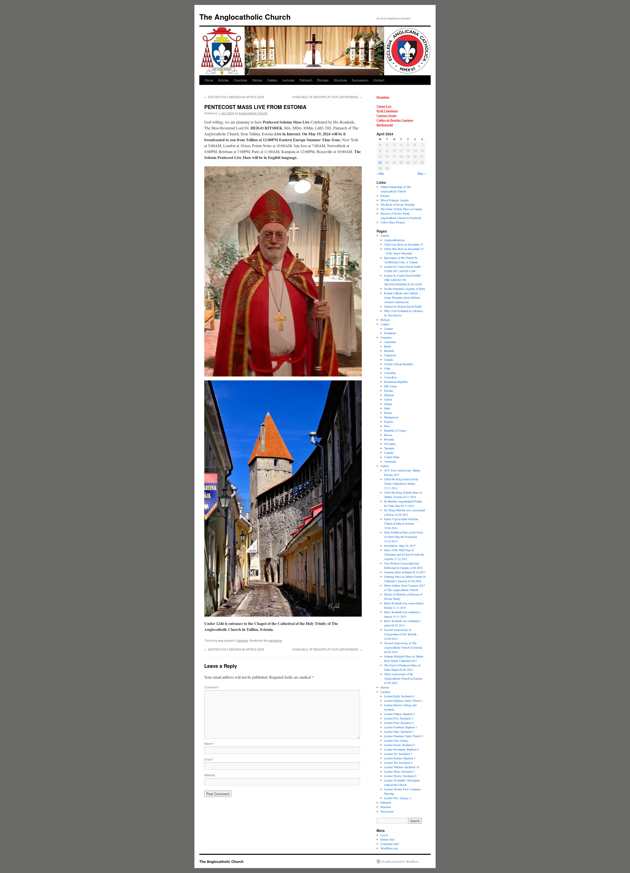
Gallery (272, 80)
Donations (383, 97)
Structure (340, 80)
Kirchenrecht (385, 125)
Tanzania (389, 448)
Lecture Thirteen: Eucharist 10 (401, 767)
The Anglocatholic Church (245, 16)
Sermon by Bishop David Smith (403, 306)
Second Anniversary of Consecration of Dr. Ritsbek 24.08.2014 (400, 634)
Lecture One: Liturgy (396, 740)
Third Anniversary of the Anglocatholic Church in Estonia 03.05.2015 (403, 678)
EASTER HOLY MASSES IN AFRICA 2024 (234, 97)
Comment (211, 687)
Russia (388, 435)
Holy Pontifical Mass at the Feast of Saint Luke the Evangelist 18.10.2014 (403, 536)
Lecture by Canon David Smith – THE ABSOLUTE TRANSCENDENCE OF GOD (403, 279)
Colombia (389, 373)
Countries (240, 80)
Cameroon (390, 355)
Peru (387, 426)
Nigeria (388, 421)
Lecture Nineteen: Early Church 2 (403, 736)
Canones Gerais (386, 115)
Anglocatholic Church (253, 113)
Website (209, 775)
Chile (387, 368)
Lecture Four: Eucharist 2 (399, 723)
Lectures (288, 80)
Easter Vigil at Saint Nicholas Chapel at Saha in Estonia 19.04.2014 (401, 523)
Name (209, 743)
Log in (384, 835)
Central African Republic (398, 364)
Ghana (388, 404)
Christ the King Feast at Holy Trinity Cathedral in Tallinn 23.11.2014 (401, 483)
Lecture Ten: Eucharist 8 (398, 762)
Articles (223, 80)
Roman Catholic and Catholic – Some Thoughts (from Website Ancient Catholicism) (402, 297)
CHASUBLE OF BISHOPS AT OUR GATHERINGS (327, 97)
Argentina (390, 342)
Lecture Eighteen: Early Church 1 (403, 700)
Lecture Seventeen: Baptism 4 (401, 749)
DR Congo (390, 386)
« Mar (380, 173)
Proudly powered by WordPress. (400, 861)
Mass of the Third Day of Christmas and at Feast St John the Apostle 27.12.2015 (404, 554)
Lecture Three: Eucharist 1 (399, 771)
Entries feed (387, 839)
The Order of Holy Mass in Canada (401, 209)
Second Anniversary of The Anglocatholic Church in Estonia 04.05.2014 (403, 647)
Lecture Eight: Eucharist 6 (399, 696)
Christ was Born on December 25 (403, 244)
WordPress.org (389, 848)
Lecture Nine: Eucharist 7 (399, 731)
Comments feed (389, 844)
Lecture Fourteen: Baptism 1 (400, 727)
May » (422, 173)
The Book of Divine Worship (397, 204)
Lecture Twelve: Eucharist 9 (400, 776)
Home (209, 80)
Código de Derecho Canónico (395, 120)
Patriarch (305, 80)
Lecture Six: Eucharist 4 (398, 754)
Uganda (388, 452)
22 (380, 162)
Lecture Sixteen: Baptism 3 (399, 758)
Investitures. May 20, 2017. (400, 545)
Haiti (387, 408)
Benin (387, 346)
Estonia (384, 196)
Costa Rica (390, 377)
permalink (275, 640)
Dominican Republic (396, 382)
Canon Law (384, 106)
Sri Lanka (389, 444)
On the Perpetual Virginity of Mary (404, 289)
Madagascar (391, 417)
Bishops (323, 80)
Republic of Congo (395, 430)
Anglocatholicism (394, 240)
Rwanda (389, 439)
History (257, 80)
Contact (378, 80)
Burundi (389, 351)
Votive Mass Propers (392, 222)
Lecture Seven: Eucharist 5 (399, 745)
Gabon (388, 399)
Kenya (388, 413)
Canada (388, 359)
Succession (360, 80)
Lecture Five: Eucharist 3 (398, 718)
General (242, 640)
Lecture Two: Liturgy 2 (397, 798)
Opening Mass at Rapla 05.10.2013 (404, 572)
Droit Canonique (387, 111)
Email (209, 759)
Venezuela (390, 461)
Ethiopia (389, 395)
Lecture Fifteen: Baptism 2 (399, 714)
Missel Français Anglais (394, 200)
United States (392, 457)
